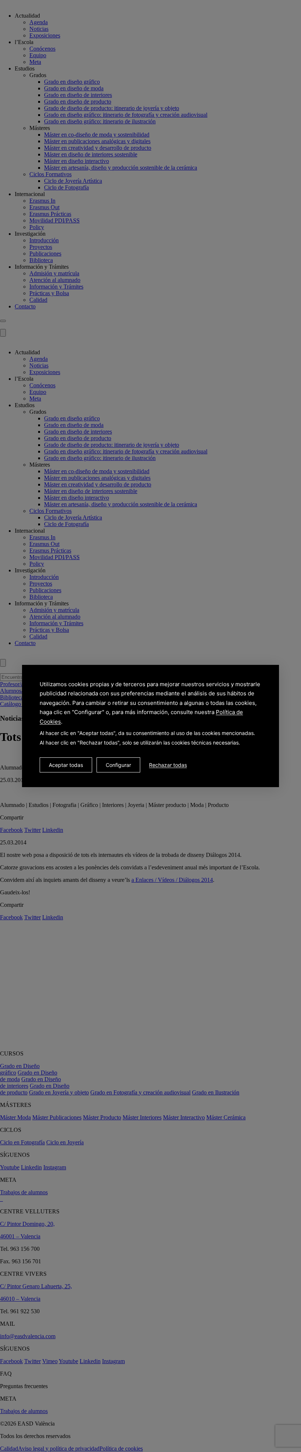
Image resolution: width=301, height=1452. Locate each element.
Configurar (118, 765)
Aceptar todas (66, 765)
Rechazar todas (168, 765)
